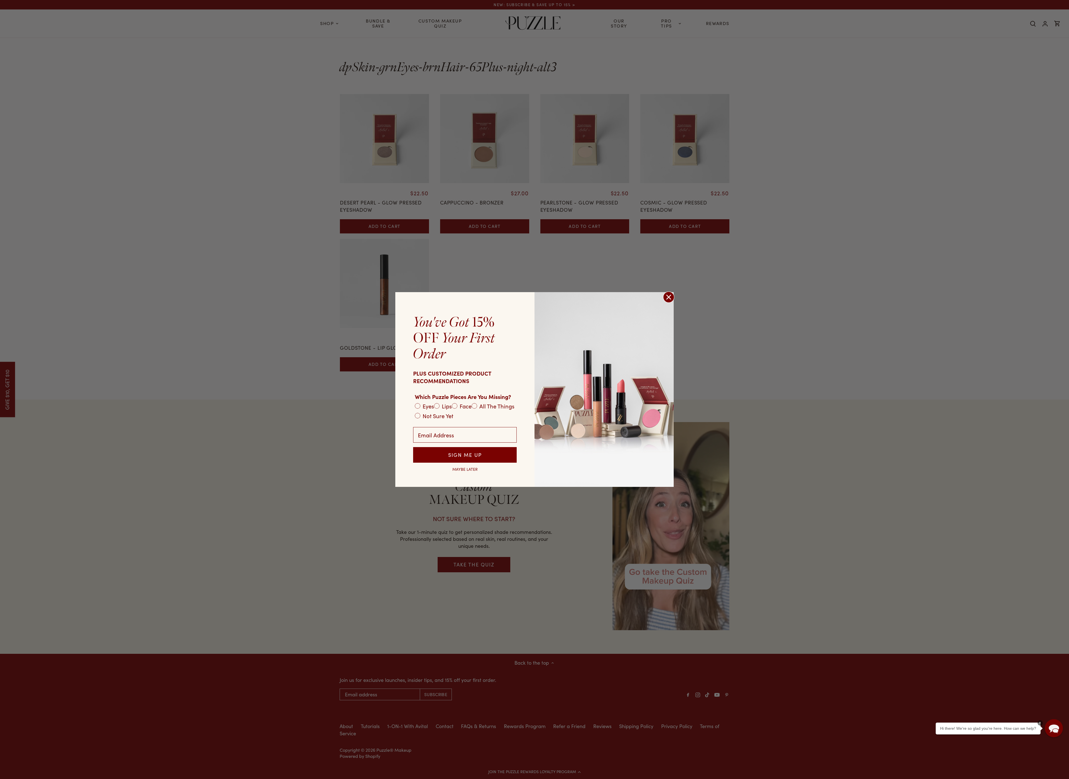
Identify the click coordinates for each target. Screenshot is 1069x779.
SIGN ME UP (465, 455)
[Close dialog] (669, 297)
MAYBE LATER (465, 469)
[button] (1054, 728)
